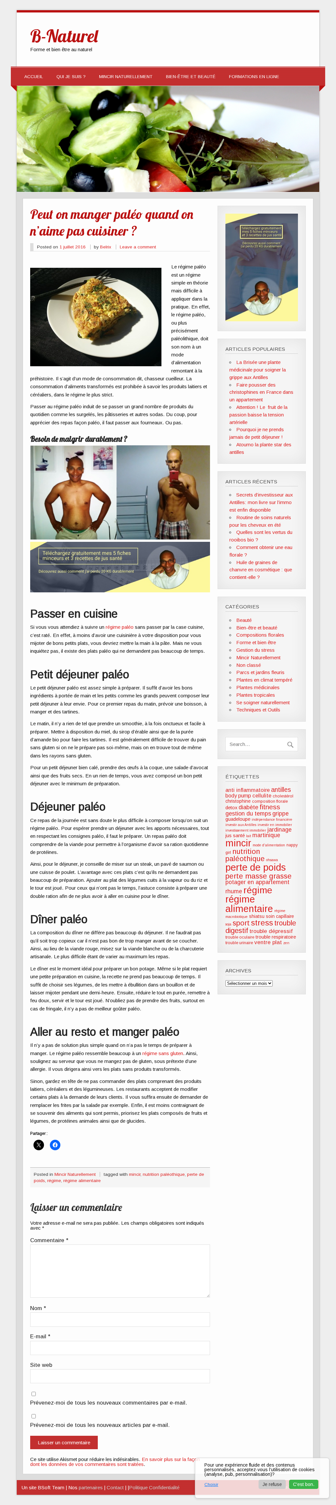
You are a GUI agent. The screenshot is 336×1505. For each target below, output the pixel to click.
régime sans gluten (162, 1053)
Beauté (244, 620)
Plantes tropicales (255, 695)
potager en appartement (257, 882)
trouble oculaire (239, 937)
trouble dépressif (271, 931)
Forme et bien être (256, 642)
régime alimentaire (82, 1180)
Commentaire (49, 1240)
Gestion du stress (255, 650)
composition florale (270, 801)
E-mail (40, 1337)
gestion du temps (248, 813)
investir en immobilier (275, 825)
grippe (280, 813)
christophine (238, 801)
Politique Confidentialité (154, 1487)
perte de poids (255, 867)
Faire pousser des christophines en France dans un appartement (261, 392)
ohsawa (272, 860)
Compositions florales (260, 635)
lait (248, 836)
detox (231, 807)
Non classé (248, 665)
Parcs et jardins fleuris (260, 672)
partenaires (91, 1487)
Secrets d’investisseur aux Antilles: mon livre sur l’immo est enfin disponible (261, 502)
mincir (134, 1174)
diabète (248, 807)
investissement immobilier (245, 830)
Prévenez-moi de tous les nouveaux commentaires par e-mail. (108, 1403)
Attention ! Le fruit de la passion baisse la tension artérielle (258, 414)
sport (241, 923)
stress (262, 922)
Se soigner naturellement (263, 702)
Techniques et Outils (258, 709)
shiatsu (256, 916)
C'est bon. (303, 1484)
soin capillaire (280, 916)
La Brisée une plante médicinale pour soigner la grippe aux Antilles (257, 369)
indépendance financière (272, 819)
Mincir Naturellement (126, 76)
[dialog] (262, 1478)
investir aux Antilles (240, 825)
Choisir (211, 1484)
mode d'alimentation (269, 845)
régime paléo (120, 627)
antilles (281, 789)
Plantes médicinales (258, 687)
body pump (238, 795)
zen (286, 943)
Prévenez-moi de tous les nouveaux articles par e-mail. (100, 1425)
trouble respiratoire (276, 937)
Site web (41, 1365)
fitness (270, 807)
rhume (233, 891)
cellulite (261, 795)
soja (228, 924)
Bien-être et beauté (191, 76)
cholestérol (283, 796)
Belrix (105, 246)
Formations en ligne (254, 76)
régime (54, 1180)
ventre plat (268, 942)
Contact (115, 1487)
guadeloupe (237, 819)
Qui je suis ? (71, 76)
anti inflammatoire (247, 790)
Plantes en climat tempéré (264, 680)
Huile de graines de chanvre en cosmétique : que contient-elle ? (260, 570)
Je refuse (272, 1484)
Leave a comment (138, 246)
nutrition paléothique (164, 1174)
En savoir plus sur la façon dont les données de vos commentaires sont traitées (115, 1461)
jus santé (235, 835)
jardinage (279, 829)
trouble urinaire (239, 943)
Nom (38, 1308)
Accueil (33, 76)
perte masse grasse (258, 876)
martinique (266, 835)
